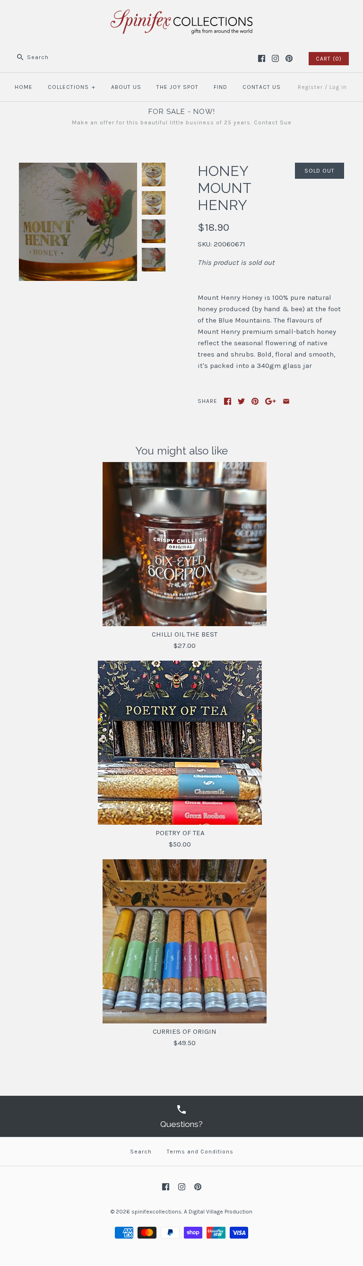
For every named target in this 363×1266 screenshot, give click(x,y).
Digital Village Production (220, 1211)
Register (310, 87)
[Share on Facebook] (227, 401)
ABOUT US (126, 87)
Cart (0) (329, 58)
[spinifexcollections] (181, 15)
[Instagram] (275, 58)
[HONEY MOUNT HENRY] (78, 168)
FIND (220, 87)
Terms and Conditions (200, 1151)
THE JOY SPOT (177, 87)
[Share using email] (286, 401)
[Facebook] (261, 58)
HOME (24, 87)
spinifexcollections (156, 1211)
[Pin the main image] (255, 401)
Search (141, 1151)
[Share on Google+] (270, 401)
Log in (338, 87)
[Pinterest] (289, 58)
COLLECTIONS (71, 87)
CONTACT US (261, 87)
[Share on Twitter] (241, 401)
